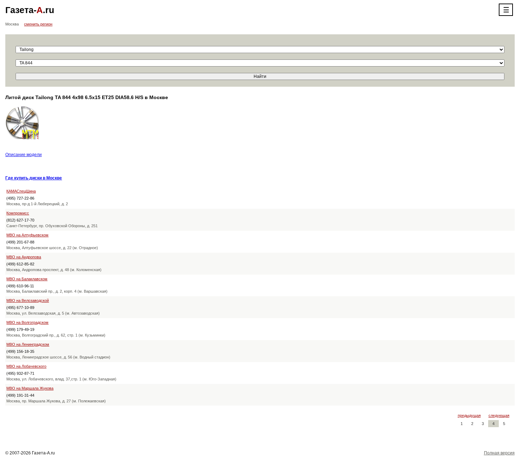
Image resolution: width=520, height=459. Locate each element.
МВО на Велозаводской (27, 300)
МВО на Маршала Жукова (29, 388)
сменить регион (38, 24)
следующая (499, 415)
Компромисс (17, 213)
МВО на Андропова (23, 257)
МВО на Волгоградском (27, 322)
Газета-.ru (29, 10)
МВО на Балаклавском (26, 279)
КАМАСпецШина (21, 191)
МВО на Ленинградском (27, 344)
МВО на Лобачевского (26, 366)
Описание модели (23, 154)
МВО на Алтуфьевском (27, 235)
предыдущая (469, 415)
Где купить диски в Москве (33, 178)
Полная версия (499, 453)
